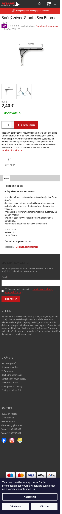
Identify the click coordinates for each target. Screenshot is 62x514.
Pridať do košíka (27, 125)
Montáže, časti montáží (27, 247)
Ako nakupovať (9, 363)
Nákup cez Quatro (10, 382)
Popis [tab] (6, 178)
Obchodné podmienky (12, 375)
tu (34, 489)
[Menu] (55, 4)
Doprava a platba (10, 367)
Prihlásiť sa (10, 299)
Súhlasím (44, 506)
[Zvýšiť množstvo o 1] (12, 123)
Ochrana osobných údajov (14, 379)
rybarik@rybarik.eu (13, 425)
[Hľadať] (39, 4)
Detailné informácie (10, 150)
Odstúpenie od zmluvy (12, 386)
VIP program (7, 371)
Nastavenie (30, 496)
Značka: (12, 29)
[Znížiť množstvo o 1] (12, 126)
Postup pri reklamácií (11, 390)
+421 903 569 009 (12, 429)
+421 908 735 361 (12, 433)
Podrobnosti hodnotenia (47, 26)
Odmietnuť (15, 506)
